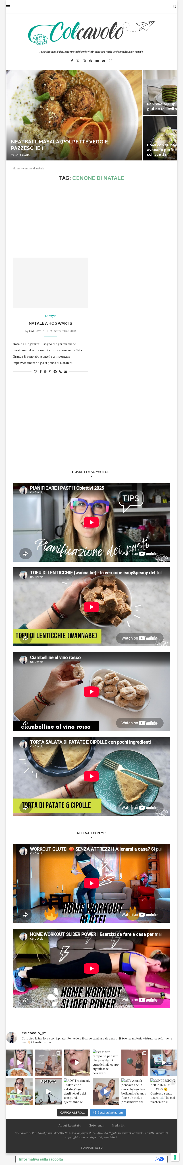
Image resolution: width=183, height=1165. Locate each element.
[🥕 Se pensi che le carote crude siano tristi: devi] (19, 1063)
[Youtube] (97, 60)
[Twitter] (77, 60)
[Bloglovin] (110, 60)
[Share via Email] (65, 371)
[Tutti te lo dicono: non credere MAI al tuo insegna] (134, 1063)
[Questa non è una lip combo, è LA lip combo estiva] (77, 1063)
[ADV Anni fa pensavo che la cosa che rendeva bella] (134, 1091)
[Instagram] (84, 60)
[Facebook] (72, 60)
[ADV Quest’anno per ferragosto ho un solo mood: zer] (19, 1091)
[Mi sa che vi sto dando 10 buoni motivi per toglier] (48, 1063)
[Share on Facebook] (41, 371)
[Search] (175, 6)
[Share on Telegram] (55, 371)
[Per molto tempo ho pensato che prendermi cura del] (106, 1063)
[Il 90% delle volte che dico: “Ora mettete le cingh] (48, 1091)
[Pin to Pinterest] (45, 371)
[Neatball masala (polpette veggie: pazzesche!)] (74, 115)
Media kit (118, 1125)
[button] (14, 115)
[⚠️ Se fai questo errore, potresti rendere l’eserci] (106, 1091)
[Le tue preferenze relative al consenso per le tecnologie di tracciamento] (175, 1157)
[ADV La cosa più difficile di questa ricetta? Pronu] (163, 1063)
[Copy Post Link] (60, 371)
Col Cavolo (22, 155)
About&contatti (69, 1125)
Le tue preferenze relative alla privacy (111, 1159)
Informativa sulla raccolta (41, 1159)
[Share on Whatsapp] (50, 371)
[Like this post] (35, 371)
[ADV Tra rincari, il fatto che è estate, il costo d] (77, 1091)
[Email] (103, 60)
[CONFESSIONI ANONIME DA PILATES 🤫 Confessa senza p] (163, 1091)
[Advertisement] (91, 219)
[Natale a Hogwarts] (50, 283)
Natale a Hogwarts (50, 323)
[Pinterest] (90, 60)
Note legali (96, 1125)
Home (17, 168)
